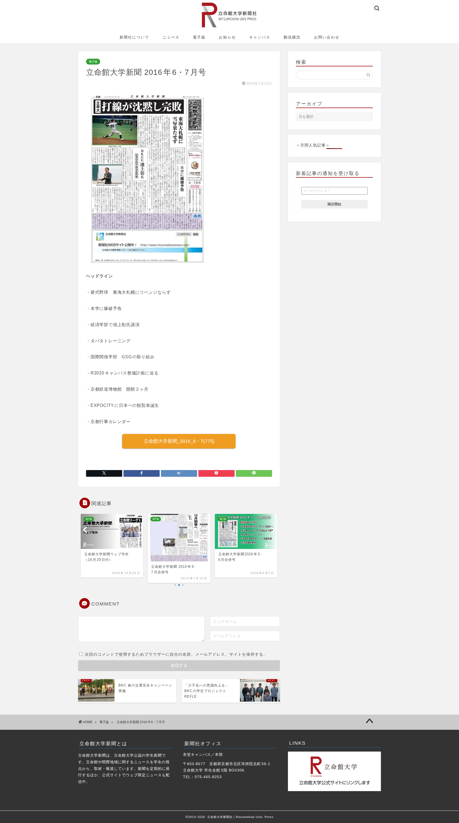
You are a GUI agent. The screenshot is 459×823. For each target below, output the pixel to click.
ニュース (171, 37)
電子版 (199, 37)
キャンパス (259, 37)
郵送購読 (292, 37)
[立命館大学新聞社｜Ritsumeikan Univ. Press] (229, 27)
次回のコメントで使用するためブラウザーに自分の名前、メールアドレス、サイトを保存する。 (176, 654)
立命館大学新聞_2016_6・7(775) (179, 441)
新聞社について (134, 37)
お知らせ (227, 37)
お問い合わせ (326, 37)
